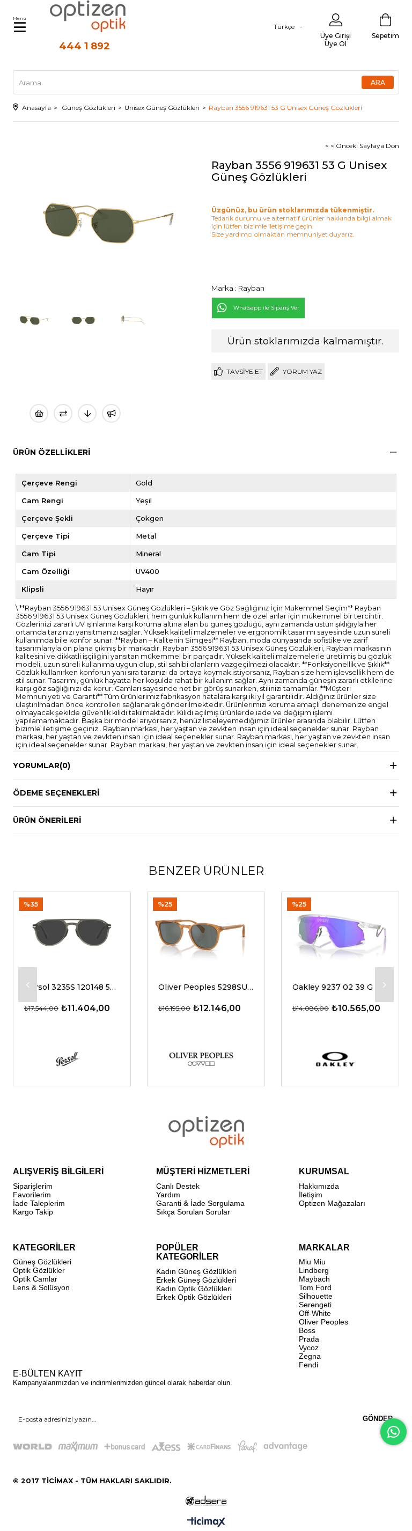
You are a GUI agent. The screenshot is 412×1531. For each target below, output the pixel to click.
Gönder (378, 1419)
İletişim (310, 1194)
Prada (309, 1339)
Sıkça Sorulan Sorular (193, 1212)
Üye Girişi (335, 36)
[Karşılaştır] (63, 413)
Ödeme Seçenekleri (56, 793)
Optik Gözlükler (39, 1270)
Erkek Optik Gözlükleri (193, 1297)
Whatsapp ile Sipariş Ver (266, 307)
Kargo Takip (33, 1212)
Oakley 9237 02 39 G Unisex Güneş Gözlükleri (340, 987)
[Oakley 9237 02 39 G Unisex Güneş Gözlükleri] (340, 931)
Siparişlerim (33, 1186)
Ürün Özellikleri (52, 452)
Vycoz (309, 1347)
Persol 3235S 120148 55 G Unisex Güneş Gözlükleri (72, 987)
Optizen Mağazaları (332, 1203)
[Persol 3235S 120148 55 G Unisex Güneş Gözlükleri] (71, 931)
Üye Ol (336, 44)
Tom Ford (315, 1287)
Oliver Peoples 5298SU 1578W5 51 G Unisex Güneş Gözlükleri (206, 987)
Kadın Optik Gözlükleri (194, 1288)
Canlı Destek (178, 1186)
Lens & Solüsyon (41, 1287)
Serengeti (315, 1304)
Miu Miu (312, 1261)
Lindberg (314, 1270)
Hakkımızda (319, 1186)
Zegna (310, 1356)
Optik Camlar (35, 1279)
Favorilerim (32, 1194)
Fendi (308, 1364)
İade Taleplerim (39, 1203)
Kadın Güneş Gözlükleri (196, 1271)
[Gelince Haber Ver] (111, 413)
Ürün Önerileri (47, 820)
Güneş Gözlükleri (42, 1261)
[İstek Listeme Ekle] (39, 413)
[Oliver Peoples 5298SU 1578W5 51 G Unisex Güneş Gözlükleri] (206, 931)
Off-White (315, 1313)
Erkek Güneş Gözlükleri (196, 1280)
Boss (307, 1330)
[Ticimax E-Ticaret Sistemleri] (206, 1522)
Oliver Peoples (323, 1321)
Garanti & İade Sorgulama (200, 1203)
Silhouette (316, 1296)
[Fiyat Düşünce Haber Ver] (87, 413)
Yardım (168, 1194)
